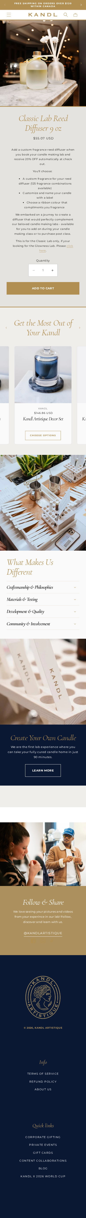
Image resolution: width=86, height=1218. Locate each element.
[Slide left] (5, 63)
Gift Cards (43, 1152)
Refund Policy (43, 1081)
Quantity (43, 260)
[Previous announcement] (5, 5)
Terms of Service (43, 1073)
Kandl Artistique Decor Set (43, 419)
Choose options (43, 435)
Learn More (43, 770)
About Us (43, 1089)
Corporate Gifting (43, 1137)
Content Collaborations (43, 1160)
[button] (9, 15)
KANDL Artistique (48, 1027)
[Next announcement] (81, 5)
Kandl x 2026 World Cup (43, 1176)
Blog (43, 1168)
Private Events (43, 1144)
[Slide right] (81, 63)
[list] (43, 395)
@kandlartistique (43, 933)
